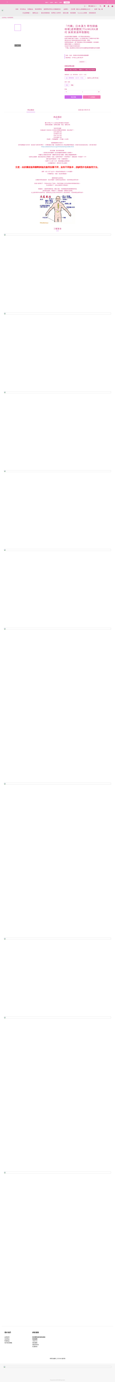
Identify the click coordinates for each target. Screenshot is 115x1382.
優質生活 (35, 13)
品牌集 (66, 9)
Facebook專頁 (82, 13)
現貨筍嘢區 (38, 9)
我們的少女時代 (56, 13)
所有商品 (23, 9)
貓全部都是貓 (45, 13)
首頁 (17, 9)
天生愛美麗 (25, 13)
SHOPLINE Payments (60, 1380)
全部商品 (4, 17)
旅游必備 (65, 13)
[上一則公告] (7, 2)
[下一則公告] (108, 2)
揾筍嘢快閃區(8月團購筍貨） (53, 9)
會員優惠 (73, 13)
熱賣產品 (30, 9)
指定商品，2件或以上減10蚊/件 (74, 57)
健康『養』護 (98, 9)
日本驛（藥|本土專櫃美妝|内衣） (81, 9)
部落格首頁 (92, 13)
